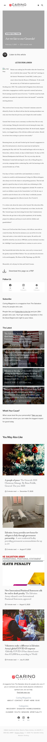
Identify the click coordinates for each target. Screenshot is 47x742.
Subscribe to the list (22, 311)
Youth (17, 712)
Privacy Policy (19, 733)
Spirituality (36, 712)
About (10, 700)
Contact (19, 700)
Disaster (21, 708)
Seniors (25, 712)
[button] (5, 5)
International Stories (13, 34)
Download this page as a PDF (21, 270)
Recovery (11, 708)
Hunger (9, 712)
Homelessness (33, 708)
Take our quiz (37, 415)
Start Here (29, 700)
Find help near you (23, 692)
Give (37, 700)
